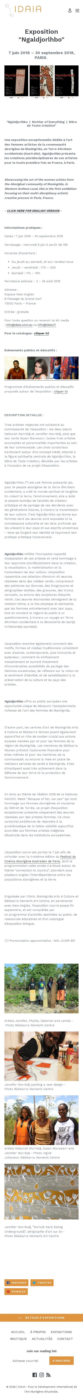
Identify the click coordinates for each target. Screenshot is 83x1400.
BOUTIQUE (18, 1339)
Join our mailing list (41, 1351)
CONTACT (65, 1339)
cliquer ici (41, 333)
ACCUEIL (18, 1332)
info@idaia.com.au (19, 325)
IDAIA (21, 1386)
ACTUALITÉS (42, 1339)
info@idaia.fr (47, 325)
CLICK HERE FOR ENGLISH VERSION (33, 211)
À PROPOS (38, 1332)
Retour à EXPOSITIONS (44, 1317)
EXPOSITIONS (61, 1332)
